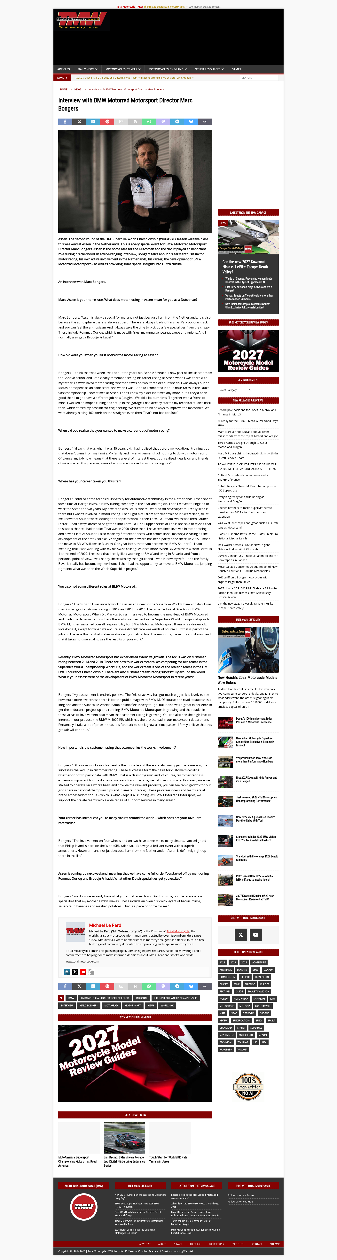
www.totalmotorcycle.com (82, 961)
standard (226, 1027)
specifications (241, 1020)
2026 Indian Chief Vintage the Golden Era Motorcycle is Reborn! (135, 1231)
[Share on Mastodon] (163, 122)
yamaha (242, 1049)
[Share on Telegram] (177, 122)
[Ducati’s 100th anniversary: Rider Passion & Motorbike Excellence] (225, 723)
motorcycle (263, 1006)
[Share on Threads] (205, 122)
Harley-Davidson (258, 991)
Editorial (195, 1243)
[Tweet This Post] (79, 122)
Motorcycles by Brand (166, 69)
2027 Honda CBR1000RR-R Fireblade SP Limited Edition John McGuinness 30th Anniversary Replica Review (248, 592)
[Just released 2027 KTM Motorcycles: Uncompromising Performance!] (225, 801)
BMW (71, 998)
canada (268, 969)
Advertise (145, 1243)
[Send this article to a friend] (121, 122)
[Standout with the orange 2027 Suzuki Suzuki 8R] (225, 860)
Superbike (256, 1027)
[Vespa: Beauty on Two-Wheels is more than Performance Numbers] (225, 762)
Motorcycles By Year (121, 69)
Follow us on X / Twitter (241, 1195)
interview (67, 1005)
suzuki (263, 1035)
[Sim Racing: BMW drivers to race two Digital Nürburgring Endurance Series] (124, 1138)
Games (236, 69)
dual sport (262, 977)
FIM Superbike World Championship (175, 998)
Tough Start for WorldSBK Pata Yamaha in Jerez (168, 1159)
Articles (63, 69)
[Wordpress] (67, 972)
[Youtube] (83, 972)
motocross (227, 1006)
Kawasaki (259, 998)
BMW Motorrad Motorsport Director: (105, 998)
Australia (226, 969)
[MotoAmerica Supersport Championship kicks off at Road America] (79, 1138)
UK (255, 1042)
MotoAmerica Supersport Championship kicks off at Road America (77, 1161)
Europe (264, 984)
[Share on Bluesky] (191, 122)
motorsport (133, 1005)
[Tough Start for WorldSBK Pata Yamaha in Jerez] (170, 1138)
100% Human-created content (203, 6)
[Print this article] (135, 122)
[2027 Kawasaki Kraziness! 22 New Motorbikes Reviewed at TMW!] (225, 900)
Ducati (224, 984)
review (223, 1020)
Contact (257, 1243)
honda (224, 998)
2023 (233, 962)
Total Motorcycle (178, 931)
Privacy (178, 1243)
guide (239, 991)
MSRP (222, 1013)
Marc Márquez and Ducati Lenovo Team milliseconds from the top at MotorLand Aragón (195, 1214)
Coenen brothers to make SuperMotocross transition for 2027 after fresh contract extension (245, 512)
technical (226, 1042)
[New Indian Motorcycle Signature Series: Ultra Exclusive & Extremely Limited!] (225, 742)
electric (250, 984)
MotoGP (244, 1006)
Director (141, 998)
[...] (247, 706)
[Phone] (91, 972)
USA (264, 1042)
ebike (236, 984)
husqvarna (241, 998)
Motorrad (111, 1005)
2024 (244, 962)
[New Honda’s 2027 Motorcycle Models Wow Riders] (248, 650)
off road (248, 1013)
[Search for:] (259, 77)
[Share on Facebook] (65, 122)
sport (271, 1020)
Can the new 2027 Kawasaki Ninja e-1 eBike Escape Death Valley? (245, 266)
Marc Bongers (89, 1005)
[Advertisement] (198, 38)
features (225, 991)
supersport (246, 1035)
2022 (222, 962)
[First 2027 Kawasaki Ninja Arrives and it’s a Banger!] (225, 782)
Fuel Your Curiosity (248, 619)
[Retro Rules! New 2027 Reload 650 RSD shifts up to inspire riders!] (225, 880)
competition (227, 977)
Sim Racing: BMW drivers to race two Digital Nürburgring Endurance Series (124, 1161)
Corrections (216, 1243)
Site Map (275, 1243)
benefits (242, 969)
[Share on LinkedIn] (93, 122)
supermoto (227, 1035)
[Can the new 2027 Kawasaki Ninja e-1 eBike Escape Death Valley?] (248, 252)
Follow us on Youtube (240, 1201)
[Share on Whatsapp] (149, 122)
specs (259, 1020)
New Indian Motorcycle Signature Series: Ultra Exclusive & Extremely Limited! (255, 742)
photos (264, 1013)
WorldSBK (167, 1005)
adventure (259, 962)
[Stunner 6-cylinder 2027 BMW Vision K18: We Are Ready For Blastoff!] (225, 841)
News (151, 1005)
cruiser (245, 977)
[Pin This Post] (107, 122)
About (162, 1243)
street (241, 1027)
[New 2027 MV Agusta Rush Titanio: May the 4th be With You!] (225, 821)
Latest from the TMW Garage (248, 212)
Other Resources (207, 69)
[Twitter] (75, 972)
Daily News (86, 69)
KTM (272, 998)
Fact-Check (237, 1243)
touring (243, 1042)
